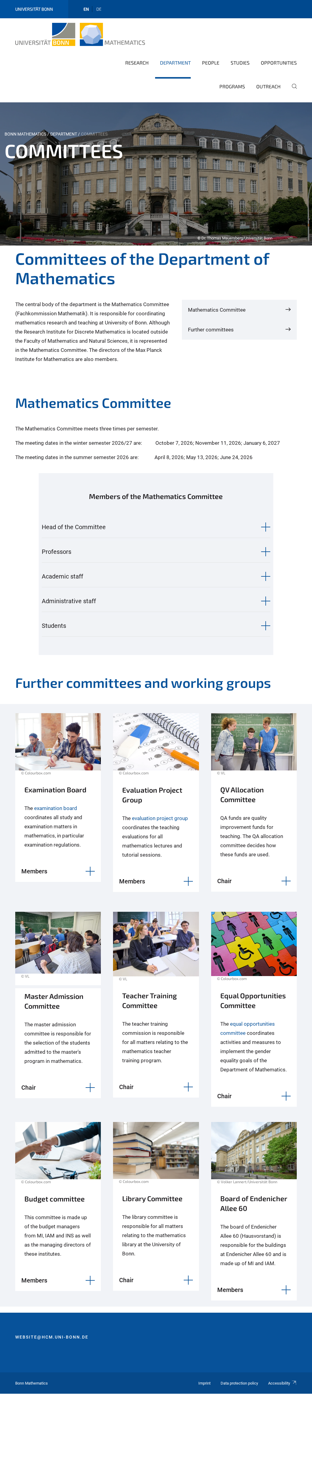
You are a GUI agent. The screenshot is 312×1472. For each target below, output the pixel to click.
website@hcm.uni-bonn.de (51, 1337)
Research (137, 62)
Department (175, 62)
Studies (240, 62)
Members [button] (34, 871)
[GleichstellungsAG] (254, 950)
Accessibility (279, 1383)
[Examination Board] (58, 747)
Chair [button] (224, 881)
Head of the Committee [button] (74, 527)
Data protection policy (239, 1383)
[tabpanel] (156, 174)
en (86, 9)
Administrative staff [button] (69, 601)
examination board (55, 808)
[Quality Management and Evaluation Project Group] (156, 747)
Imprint (204, 1383)
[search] (292, 90)
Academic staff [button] (62, 576)
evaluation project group (159, 818)
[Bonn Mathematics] (80, 34)
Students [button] (54, 625)
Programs (232, 86)
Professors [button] (56, 551)
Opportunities (279, 62)
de (98, 9)
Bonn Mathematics (25, 134)
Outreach (268, 86)
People (210, 62)
